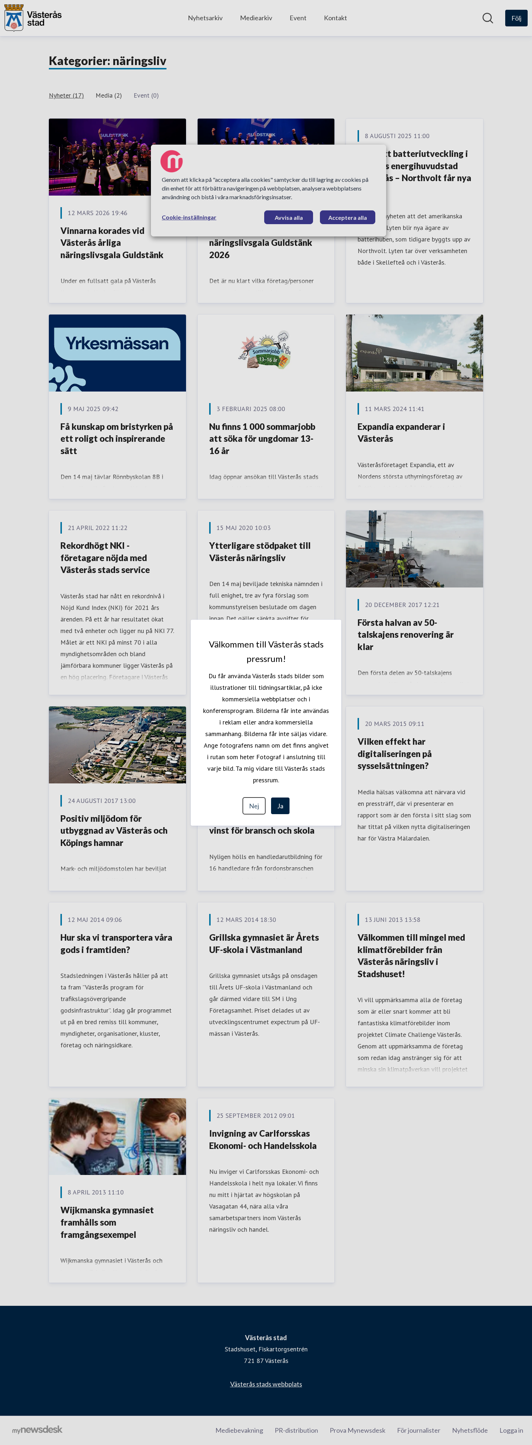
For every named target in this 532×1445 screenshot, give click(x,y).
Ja (280, 806)
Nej (254, 806)
